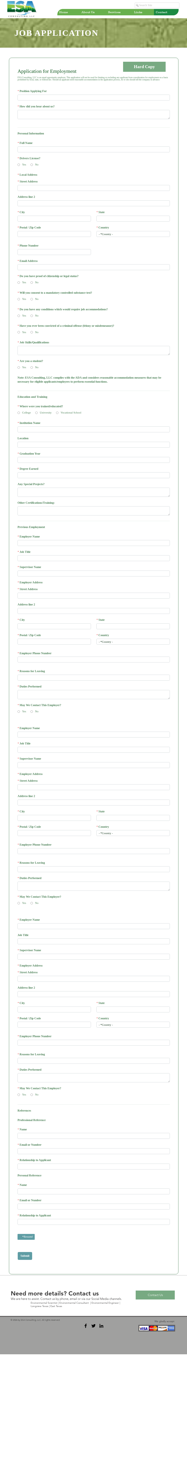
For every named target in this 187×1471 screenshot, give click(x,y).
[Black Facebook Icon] (85, 1388)
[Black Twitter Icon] (93, 1388)
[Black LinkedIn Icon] (101, 1388)
